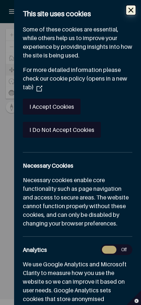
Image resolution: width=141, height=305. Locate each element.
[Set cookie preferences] (134, 298)
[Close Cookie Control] (131, 10)
